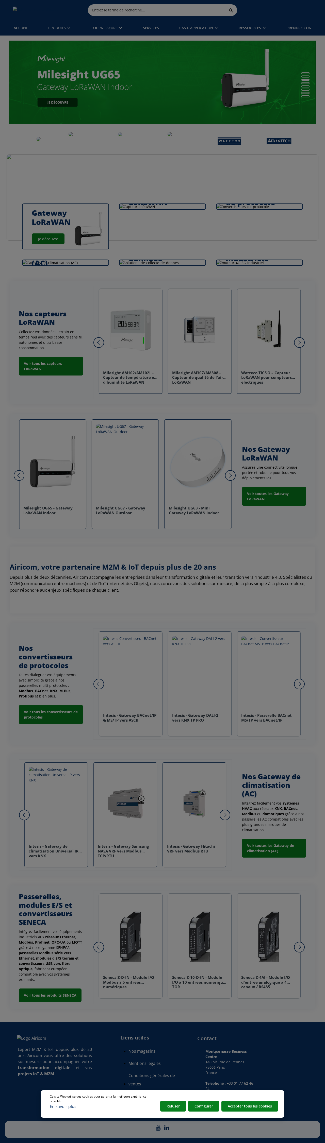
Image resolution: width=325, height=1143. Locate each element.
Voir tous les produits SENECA (50, 995)
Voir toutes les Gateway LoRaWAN (268, 496)
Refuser (173, 1106)
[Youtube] (158, 1129)
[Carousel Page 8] (305, 96)
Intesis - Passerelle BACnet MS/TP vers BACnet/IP (266, 718)
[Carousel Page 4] (305, 83)
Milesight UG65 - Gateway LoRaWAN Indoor (48, 510)
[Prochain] (299, 342)
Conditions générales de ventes (151, 1079)
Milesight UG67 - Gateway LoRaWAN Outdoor (120, 510)
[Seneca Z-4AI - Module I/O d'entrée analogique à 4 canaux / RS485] (268, 934)
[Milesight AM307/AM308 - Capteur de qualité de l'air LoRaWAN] (199, 329)
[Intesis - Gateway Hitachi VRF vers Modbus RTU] (194, 803)
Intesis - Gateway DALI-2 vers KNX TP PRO (195, 718)
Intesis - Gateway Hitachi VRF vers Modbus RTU (191, 849)
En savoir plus (63, 1106)
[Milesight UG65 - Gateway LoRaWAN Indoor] (52, 463)
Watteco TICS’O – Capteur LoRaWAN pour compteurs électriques (266, 377)
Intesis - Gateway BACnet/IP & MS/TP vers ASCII (129, 718)
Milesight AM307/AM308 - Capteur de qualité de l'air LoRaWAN (197, 377)
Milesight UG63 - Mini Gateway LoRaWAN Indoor (194, 510)
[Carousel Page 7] (305, 93)
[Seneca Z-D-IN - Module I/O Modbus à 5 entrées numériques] (130, 934)
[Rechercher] (231, 10)
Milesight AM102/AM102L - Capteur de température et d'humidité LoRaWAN (129, 377)
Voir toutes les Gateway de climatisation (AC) (270, 848)
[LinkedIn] (167, 1129)
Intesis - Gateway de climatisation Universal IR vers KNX (53, 851)
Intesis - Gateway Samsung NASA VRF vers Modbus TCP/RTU (123, 851)
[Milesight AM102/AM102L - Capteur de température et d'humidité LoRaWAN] (130, 329)
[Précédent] (98, 342)
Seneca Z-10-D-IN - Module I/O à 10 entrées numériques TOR (199, 982)
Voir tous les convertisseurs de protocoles (51, 714)
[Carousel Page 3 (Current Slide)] (305, 80)
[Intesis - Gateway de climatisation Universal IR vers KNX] (56, 803)
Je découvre (48, 238)
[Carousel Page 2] (305, 77)
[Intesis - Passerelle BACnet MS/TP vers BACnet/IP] (268, 672)
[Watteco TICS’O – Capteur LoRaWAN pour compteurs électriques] (268, 329)
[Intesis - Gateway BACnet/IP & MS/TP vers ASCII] (130, 672)
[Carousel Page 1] (305, 73)
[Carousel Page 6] (305, 90)
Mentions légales (144, 1063)
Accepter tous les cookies (250, 1106)
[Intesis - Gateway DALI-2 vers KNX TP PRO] (199, 672)
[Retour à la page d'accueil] (37, 10)
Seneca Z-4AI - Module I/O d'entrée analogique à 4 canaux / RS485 (265, 982)
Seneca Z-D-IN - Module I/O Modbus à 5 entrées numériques (128, 982)
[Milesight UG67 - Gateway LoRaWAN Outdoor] (125, 463)
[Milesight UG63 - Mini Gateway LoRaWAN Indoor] (198, 463)
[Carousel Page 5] (305, 87)
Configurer (203, 1106)
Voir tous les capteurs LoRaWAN (43, 366)
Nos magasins (141, 1051)
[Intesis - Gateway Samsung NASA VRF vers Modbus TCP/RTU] (125, 803)
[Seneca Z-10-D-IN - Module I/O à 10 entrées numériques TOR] (199, 934)
